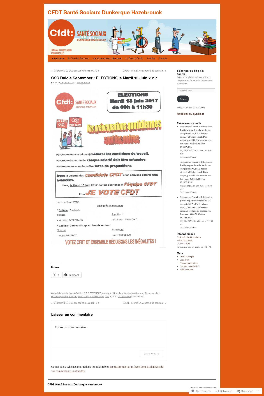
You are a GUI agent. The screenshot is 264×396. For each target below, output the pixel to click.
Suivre (183, 98)
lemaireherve (83, 82)
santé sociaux (97, 296)
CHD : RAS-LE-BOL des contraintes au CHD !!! (75, 70)
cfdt (113, 293)
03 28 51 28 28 (183, 243)
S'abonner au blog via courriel (190, 72)
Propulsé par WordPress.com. (203, 387)
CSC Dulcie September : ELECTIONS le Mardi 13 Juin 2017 (104, 77)
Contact (163, 58)
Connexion (184, 259)
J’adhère (151, 58)
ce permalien (124, 296)
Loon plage (83, 296)
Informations (58, 58)
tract (107, 296)
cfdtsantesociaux (152, 293)
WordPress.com (186, 269)
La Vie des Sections (78, 58)
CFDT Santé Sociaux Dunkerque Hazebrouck (105, 12)
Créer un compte (187, 256)
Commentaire (151, 353)
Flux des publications (189, 262)
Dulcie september (59, 296)
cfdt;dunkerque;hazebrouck (129, 293)
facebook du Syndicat (190, 113)
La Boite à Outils (134, 58)
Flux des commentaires (189, 266)
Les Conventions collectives (107, 58)
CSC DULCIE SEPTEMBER (87, 293)
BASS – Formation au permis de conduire (144, 70)
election (73, 296)
